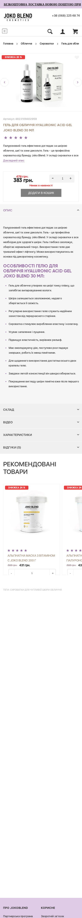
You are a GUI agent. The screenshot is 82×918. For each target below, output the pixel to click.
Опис (7, 210)
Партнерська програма (18, 916)
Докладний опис (13, 160)
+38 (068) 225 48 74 (66, 15)
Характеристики (17, 435)
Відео (8, 422)
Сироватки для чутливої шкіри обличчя (36, 589)
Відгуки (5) (12, 447)
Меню (12, 31)
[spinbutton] (62, 179)
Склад (8, 410)
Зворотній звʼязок (52, 916)
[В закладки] (77, 57)
